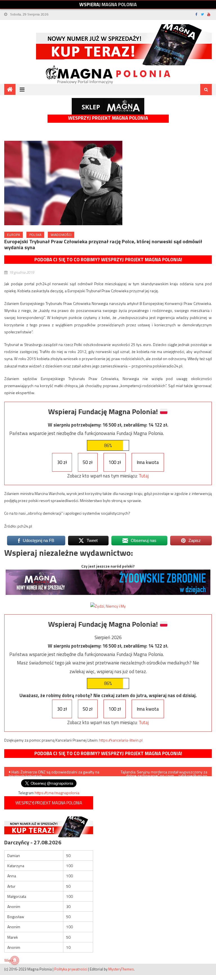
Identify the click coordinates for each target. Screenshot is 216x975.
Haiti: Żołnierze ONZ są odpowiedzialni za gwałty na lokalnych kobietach (54, 772)
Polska (35, 234)
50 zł (88, 462)
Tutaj (144, 475)
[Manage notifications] (14, 960)
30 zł (62, 462)
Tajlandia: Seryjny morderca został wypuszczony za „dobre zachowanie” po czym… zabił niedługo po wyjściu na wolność (164, 772)
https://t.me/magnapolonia (57, 793)
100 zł (115, 462)
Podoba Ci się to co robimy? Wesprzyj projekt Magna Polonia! (108, 259)
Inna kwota (148, 462)
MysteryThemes (121, 969)
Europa (13, 234)
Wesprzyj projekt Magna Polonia (108, 118)
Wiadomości (61, 234)
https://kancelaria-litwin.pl (121, 740)
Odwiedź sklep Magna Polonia (108, 106)
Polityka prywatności (70, 969)
